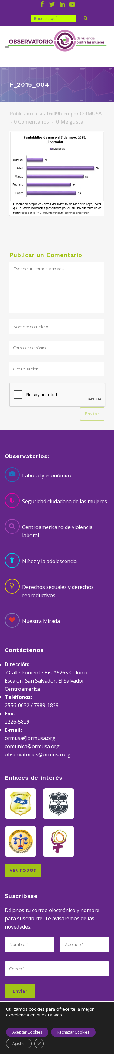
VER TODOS (23, 870)
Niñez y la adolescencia (49, 561)
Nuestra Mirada (41, 621)
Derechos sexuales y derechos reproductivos (58, 591)
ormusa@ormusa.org (30, 738)
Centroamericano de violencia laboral (57, 531)
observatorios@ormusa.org (38, 754)
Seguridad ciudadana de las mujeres (64, 501)
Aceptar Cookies (27, 1032)
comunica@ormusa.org (32, 746)
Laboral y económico (46, 475)
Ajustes (18, 1043)
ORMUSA (91, 113)
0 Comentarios (31, 121)
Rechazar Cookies (73, 1032)
